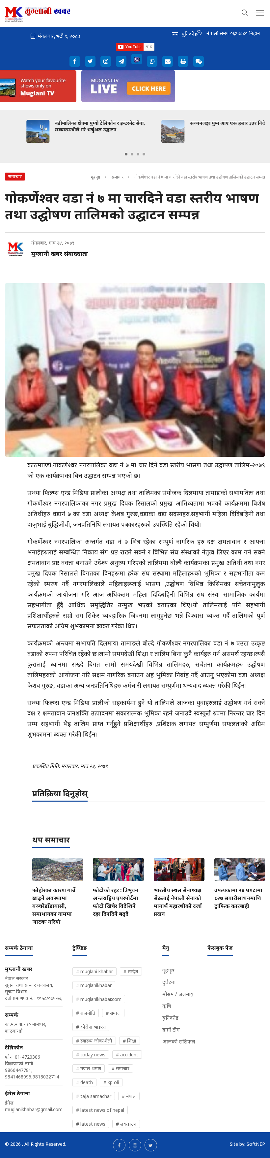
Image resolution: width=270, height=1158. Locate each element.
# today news (90, 1054)
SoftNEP (256, 1144)
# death (84, 1082)
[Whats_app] (152, 61)
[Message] (121, 61)
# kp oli (111, 1082)
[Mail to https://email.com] (167, 61)
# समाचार (120, 1068)
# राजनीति (85, 1013)
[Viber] (136, 59)
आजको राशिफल (178, 1041)
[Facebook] (74, 61)
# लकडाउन (126, 1124)
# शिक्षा (129, 1041)
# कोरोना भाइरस (91, 1027)
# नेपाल (129, 1096)
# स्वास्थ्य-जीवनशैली (94, 1041)
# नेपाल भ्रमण (88, 1068)
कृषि (166, 1005)
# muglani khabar (94, 971)
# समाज (113, 1013)
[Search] (245, 12)
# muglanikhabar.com (99, 999)
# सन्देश (130, 971)
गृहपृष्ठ (95, 177)
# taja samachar (93, 1096)
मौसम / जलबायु (178, 994)
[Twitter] (90, 61)
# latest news (90, 1124)
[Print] (183, 61)
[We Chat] (198, 61)
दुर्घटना (169, 982)
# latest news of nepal (100, 1110)
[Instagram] (105, 61)
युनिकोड (170, 1017)
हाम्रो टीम (171, 1029)
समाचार (117, 177)
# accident (127, 1054)
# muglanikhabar (94, 985)
